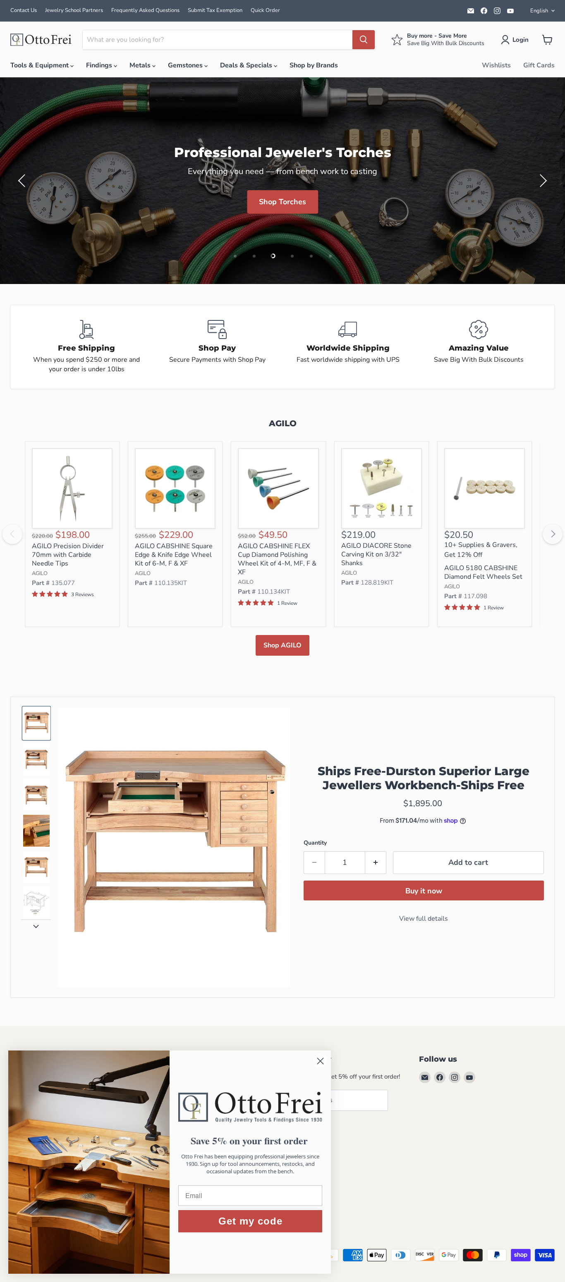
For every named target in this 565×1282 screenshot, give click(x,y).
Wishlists (496, 65)
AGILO (40, 573)
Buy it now (423, 891)
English (539, 10)
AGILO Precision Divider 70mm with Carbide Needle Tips (68, 555)
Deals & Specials (247, 65)
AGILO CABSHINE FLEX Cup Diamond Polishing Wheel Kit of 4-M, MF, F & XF (277, 559)
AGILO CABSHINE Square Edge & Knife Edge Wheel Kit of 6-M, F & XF (174, 555)
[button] (516, 40)
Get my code (250, 1221)
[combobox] (217, 39)
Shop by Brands (314, 65)
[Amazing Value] (478, 347)
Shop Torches (282, 202)
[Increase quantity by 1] (375, 862)
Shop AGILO (282, 645)
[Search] (363, 39)
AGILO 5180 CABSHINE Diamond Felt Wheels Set (483, 572)
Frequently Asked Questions (145, 10)
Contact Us (23, 10)
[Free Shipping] (86, 347)
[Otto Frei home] (41, 40)
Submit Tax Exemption (215, 10)
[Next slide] (36, 926)
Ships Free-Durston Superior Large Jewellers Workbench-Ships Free (423, 778)
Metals (140, 65)
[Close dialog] (320, 1061)
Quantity (315, 843)
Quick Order (265, 10)
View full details (423, 918)
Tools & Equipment (40, 65)
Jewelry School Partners (74, 10)
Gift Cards (539, 65)
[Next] (553, 534)
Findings (100, 65)
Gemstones (186, 65)
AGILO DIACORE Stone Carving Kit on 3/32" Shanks (376, 554)
